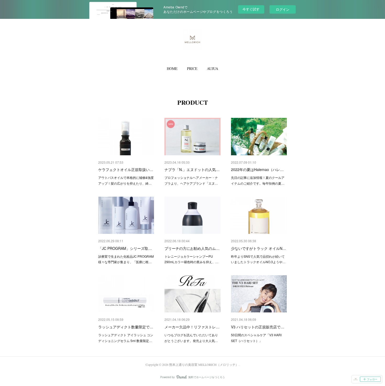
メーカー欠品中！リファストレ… (191, 326)
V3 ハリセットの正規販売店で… (257, 326)
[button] (172, 68)
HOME (172, 68)
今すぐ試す (251, 9)
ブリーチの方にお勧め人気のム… (191, 248)
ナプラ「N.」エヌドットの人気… (191, 169)
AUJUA (212, 68)
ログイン (282, 9)
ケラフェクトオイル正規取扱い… (125, 169)
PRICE (192, 68)
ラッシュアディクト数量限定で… (125, 326)
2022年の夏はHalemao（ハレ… (257, 169)
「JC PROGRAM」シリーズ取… (125, 248)
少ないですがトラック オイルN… (258, 248)
